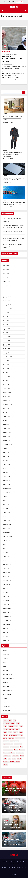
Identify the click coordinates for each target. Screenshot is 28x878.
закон (21, 735)
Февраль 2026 (7, 289)
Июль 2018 (6, 628)
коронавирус (17, 744)
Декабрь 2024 (7, 345)
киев (11, 744)
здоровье (11, 738)
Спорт (4, 702)
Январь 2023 (6, 428)
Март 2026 (6, 285)
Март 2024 (6, 381)
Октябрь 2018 (7, 616)
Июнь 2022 (6, 456)
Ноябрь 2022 (6, 436)
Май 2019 (5, 592)
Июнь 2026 (6, 273)
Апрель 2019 (6, 596)
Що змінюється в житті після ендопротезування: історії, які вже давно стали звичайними (13, 238)
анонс (17, 723)
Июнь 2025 (6, 321)
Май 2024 (6, 373)
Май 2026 (6, 277)
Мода (4, 662)
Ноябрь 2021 (6, 484)
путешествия (6, 755)
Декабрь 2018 (7, 608)
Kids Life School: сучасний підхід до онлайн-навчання (12, 824)
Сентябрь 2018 (7, 620)
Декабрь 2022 (7, 432)
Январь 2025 (6, 341)
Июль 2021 (6, 500)
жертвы (5, 735)
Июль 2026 (6, 269)
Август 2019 (6, 584)
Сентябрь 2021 (7, 492)
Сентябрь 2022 (7, 444)
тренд (13, 758)
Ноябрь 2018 (6, 612)
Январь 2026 (6, 293)
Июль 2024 (6, 365)
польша (13, 752)
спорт (22, 755)
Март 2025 (6, 333)
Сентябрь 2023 (7, 404)
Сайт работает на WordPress (9, 861)
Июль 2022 (6, 452)
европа (21, 732)
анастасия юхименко (8, 723)
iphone (9, 720)
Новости (5, 670)
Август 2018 (6, 624)
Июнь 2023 (6, 408)
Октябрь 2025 (7, 305)
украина (12, 761)
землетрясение (20, 738)
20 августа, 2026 (10, 844)
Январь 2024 (7, 389)
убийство (5, 761)
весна (20, 726)
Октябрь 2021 (7, 488)
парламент (6, 752)
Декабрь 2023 (7, 392)
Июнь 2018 (6, 632)
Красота (5, 658)
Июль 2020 (6, 544)
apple (4, 720)
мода (15, 749)
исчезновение (14, 741)
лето (21, 747)
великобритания (13, 726)
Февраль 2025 (7, 337)
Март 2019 (6, 600)
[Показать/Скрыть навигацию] (25, 10)
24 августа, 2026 (10, 810)
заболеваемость (13, 735)
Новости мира (6, 51)
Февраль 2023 (7, 424)
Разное (5, 113)
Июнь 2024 (6, 369)
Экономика (6, 710)
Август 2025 (6, 313)
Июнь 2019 (6, 588)
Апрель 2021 (6, 512)
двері (10, 732)
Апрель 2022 (6, 464)
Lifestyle (5, 650)
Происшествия (7, 690)
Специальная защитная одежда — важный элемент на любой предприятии (13, 154)
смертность (15, 755)
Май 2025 (6, 325)
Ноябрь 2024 (7, 349)
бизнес (5, 726)
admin (16, 64)
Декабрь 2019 (7, 572)
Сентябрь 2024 (7, 357)
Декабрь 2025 (7, 297)
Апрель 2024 (7, 377)
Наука (4, 666)
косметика (6, 747)
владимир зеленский (8, 729)
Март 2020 (6, 560)
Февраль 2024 (7, 385)
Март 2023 (6, 420)
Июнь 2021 (6, 504)
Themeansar (16, 863)
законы (5, 738)
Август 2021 (6, 496)
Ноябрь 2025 (6, 301)
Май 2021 (5, 508)
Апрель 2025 (6, 329)
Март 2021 (6, 516)
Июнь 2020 (6, 548)
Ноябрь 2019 (6, 576)
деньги (15, 732)
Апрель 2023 (6, 416)
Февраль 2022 (7, 472)
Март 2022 (6, 468)
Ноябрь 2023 (6, 396)
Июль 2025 (6, 317)
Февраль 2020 (7, 564)
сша (9, 758)
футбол (5, 764)
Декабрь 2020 (7, 524)
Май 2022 (6, 460)
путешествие (20, 752)
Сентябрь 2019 (7, 580)
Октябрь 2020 (7, 532)
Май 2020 (6, 552)
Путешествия (7, 694)
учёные (18, 761)
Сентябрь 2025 (7, 309)
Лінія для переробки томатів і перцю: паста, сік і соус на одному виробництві (13, 220)
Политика (6, 686)
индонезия (6, 741)
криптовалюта (14, 747)
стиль (4, 758)
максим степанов (8, 749)
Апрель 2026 (6, 281)
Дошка (14, 6)
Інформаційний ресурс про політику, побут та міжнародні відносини (13, 808)
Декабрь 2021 (7, 480)
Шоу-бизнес (6, 706)
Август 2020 (6, 540)
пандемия (21, 749)
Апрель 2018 (6, 640)
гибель (5, 732)
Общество (6, 682)
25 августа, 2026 (10, 793)
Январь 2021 (6, 520)
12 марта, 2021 (8, 64)
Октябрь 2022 (7, 440)
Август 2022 (6, 448)
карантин (5, 744)
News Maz (22, 861)
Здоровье (6, 654)
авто (14, 720)
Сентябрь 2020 (7, 536)
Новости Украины (8, 678)
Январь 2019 (6, 604)
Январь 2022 (6, 476)
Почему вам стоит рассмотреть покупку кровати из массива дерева (13, 117)
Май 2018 (5, 636)
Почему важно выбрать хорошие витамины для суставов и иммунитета (13, 245)
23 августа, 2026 (10, 827)
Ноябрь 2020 (6, 528)
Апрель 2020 (6, 556)
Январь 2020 (6, 568)
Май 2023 (6, 412)
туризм (19, 758)
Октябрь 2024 (7, 353)
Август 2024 (6, 361)
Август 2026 (6, 265)
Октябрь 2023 (7, 400)
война (17, 729)
